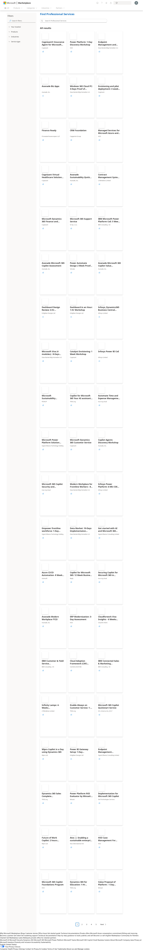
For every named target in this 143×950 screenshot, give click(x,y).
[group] (43, 51)
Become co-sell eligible (102, 935)
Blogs (23, 933)
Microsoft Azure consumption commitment (106, 933)
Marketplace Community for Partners (124, 935)
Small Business (98, 940)
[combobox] (74, 21)
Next (102, 924)
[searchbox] (24, 20)
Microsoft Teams (70, 940)
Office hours (42, 933)
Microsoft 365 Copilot (85, 940)
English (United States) (8, 944)
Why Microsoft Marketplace (10, 933)
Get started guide (53, 933)
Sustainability (46, 942)
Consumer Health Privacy (9, 949)
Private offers (85, 933)
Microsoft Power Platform (54, 940)
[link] (53, 52)
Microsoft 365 (39, 940)
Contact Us (29, 949)
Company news (128, 940)
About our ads (71, 949)
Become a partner (6, 935)
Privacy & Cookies (40, 949)
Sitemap (22, 949)
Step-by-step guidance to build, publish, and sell (75, 935)
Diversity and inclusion (22, 942)
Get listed (17, 935)
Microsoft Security (16, 940)
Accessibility (35, 942)
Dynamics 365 (28, 940)
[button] (41, 20)
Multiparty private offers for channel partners (39, 938)
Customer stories (31, 933)
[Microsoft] (10, 3)
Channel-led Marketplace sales (11, 938)
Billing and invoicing (129, 933)
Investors (10, 942)
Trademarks (61, 949)
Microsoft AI (4, 940)
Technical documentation (70, 933)
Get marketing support (29, 935)
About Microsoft (116, 940)
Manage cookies (83, 949)
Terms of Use (52, 949)
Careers (107, 940)
